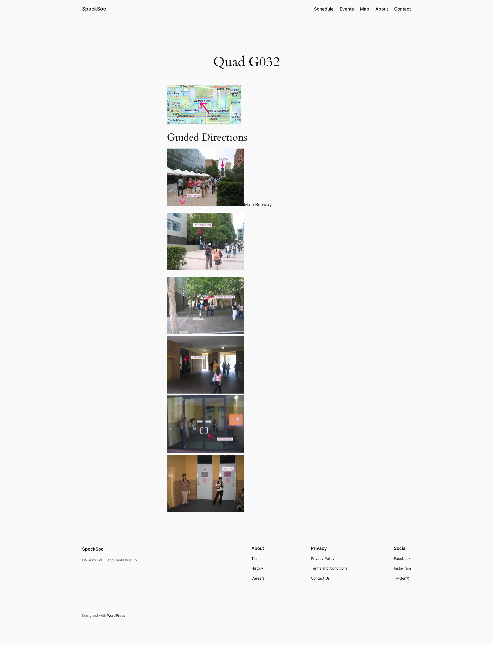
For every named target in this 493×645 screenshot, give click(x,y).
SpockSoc (94, 9)
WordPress (116, 615)
